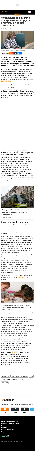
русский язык (22, 379)
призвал (15, 352)
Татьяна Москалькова (12, 379)
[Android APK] (6, 436)
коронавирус (5, 382)
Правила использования (19, 419)
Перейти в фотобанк (20, 50)
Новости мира (24, 376)
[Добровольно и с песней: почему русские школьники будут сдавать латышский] (17, 292)
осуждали (21, 277)
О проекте (4, 419)
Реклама (3, 429)
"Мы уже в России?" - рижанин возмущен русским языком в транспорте (15, 212)
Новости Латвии (5, 376)
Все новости (5, 404)
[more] (32, 217)
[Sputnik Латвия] (5, 12)
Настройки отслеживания (8, 432)
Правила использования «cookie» (10, 423)
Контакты (9, 419)
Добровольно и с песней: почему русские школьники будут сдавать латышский (16, 307)
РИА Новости (6, 81)
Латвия (31, 376)
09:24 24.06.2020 (6, 28)
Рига (12, 404)
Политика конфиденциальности (9, 421)
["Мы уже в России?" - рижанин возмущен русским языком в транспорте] (17, 197)
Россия (3, 379)
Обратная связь (10, 429)
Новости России (15, 376)
